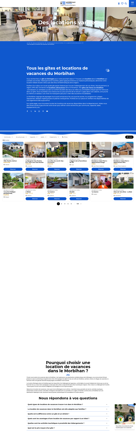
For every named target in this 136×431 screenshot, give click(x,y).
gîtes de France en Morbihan (92, 87)
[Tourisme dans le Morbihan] (68, 3)
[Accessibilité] (118, 3)
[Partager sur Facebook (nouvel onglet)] (27, 111)
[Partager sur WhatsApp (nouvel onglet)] (39, 111)
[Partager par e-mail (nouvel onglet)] (47, 111)
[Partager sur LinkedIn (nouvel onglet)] (35, 111)
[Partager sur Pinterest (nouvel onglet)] (43, 111)
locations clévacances (57, 87)
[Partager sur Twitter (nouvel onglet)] (31, 111)
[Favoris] (122, 3)
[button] (126, 3)
